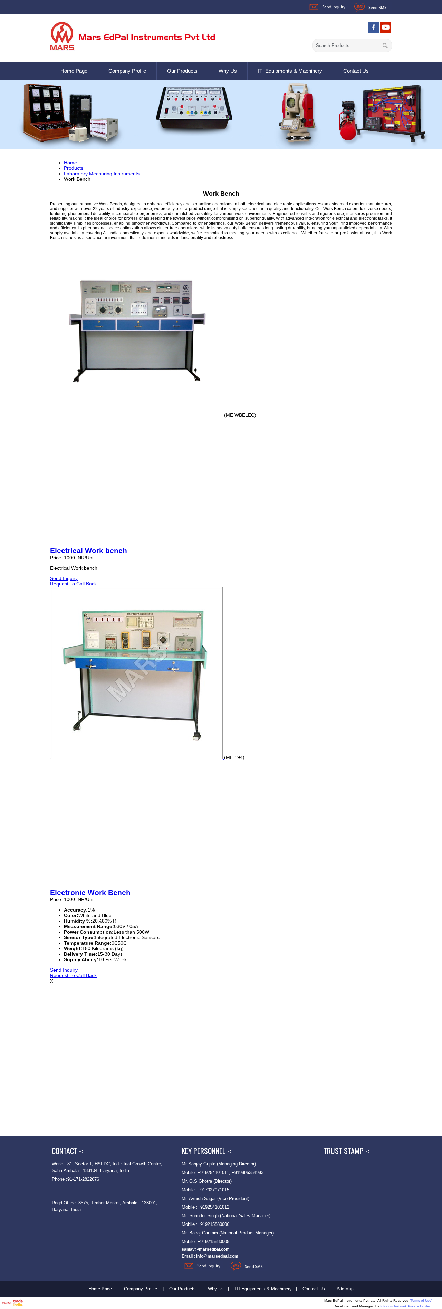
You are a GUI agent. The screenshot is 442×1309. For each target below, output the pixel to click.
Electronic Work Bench (90, 892)
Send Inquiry (64, 578)
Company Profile (127, 71)
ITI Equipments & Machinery (290, 71)
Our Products (182, 71)
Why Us (228, 71)
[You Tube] (385, 31)
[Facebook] (373, 31)
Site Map (345, 1289)
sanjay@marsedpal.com (206, 1249)
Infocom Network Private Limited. (406, 1306)
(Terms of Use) (421, 1300)
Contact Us (356, 71)
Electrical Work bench (88, 550)
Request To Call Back (73, 584)
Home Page (73, 71)
